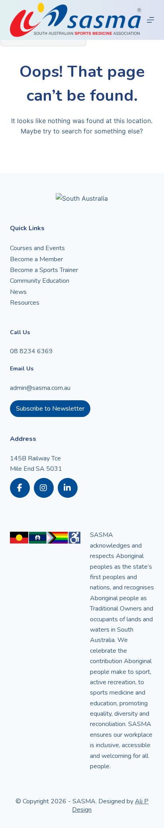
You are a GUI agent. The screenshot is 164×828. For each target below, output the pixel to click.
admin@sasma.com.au (40, 388)
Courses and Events (37, 248)
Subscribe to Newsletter (50, 408)
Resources (24, 302)
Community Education (39, 280)
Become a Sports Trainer (44, 270)
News (18, 292)
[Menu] (150, 19)
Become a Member (36, 259)
